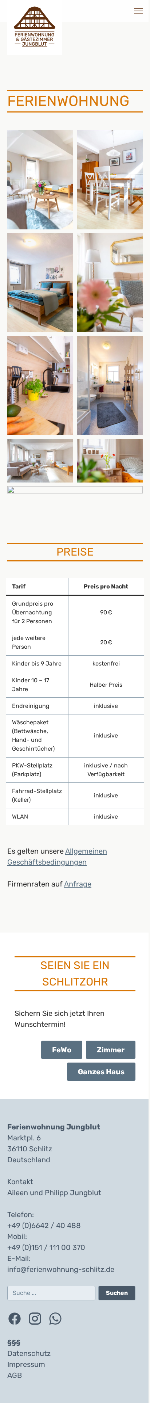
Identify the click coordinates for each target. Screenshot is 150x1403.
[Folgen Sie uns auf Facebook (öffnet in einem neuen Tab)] (14, 1318)
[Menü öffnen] (135, 11)
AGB (14, 1375)
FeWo (61, 1049)
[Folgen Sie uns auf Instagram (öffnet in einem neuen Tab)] (35, 1318)
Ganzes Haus (101, 1071)
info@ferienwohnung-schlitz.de (60, 1269)
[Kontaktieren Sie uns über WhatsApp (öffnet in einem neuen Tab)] (55, 1318)
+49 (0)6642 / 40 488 (44, 1225)
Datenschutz (29, 1353)
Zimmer (111, 1049)
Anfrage (77, 884)
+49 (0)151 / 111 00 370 (46, 1247)
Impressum (26, 1364)
